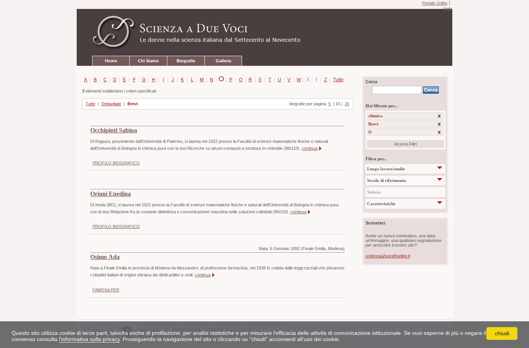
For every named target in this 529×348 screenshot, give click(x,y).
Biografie (186, 60)
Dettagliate (111, 103)
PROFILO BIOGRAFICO (116, 163)
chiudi (502, 333)
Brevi (132, 103)
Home (111, 60)
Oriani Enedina (110, 193)
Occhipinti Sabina (113, 130)
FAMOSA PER (106, 290)
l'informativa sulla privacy (89, 339)
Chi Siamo (148, 60)
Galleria (223, 60)
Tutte (336, 79)
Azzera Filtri (405, 144)
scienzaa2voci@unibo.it (388, 256)
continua (310, 148)
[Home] (264, 32)
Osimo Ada (105, 257)
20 (347, 103)
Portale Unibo (434, 3)
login (447, 8)
